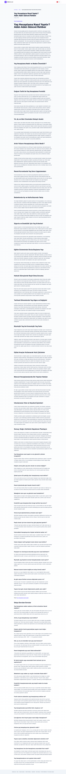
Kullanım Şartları (21, 771)
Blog (19, 9)
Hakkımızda (14, 771)
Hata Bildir (33, 771)
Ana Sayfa (16, 9)
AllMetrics (45, 771)
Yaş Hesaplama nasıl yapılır (23, 597)
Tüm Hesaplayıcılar (18, 21)
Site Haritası (38, 771)
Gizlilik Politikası (28, 771)
